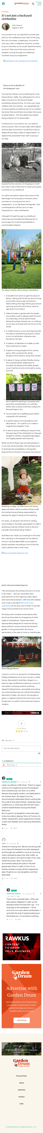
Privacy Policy (21, 1076)
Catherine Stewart (9, 782)
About (21, 1083)
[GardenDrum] (21, 3)
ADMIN (35, 1127)
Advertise (21, 1090)
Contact (21, 1097)
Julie (18, 896)
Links (21, 1104)
